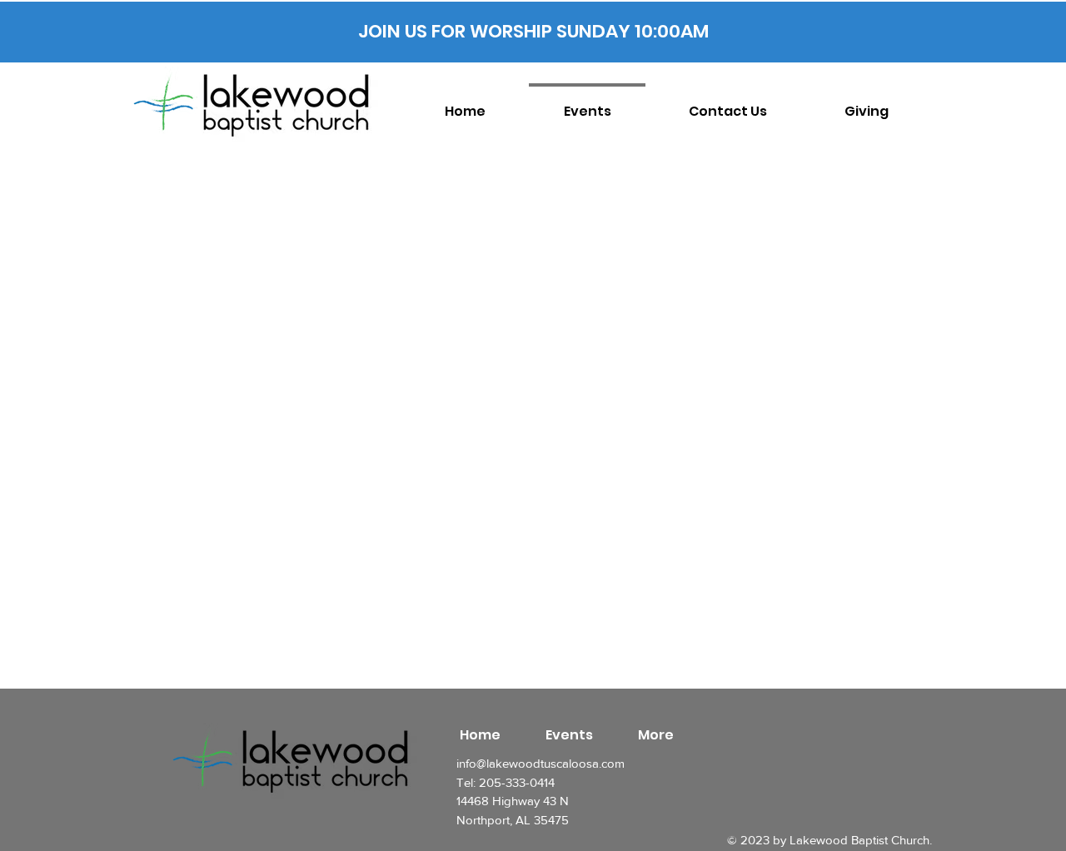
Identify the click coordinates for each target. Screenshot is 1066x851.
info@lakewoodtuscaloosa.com (540, 763)
